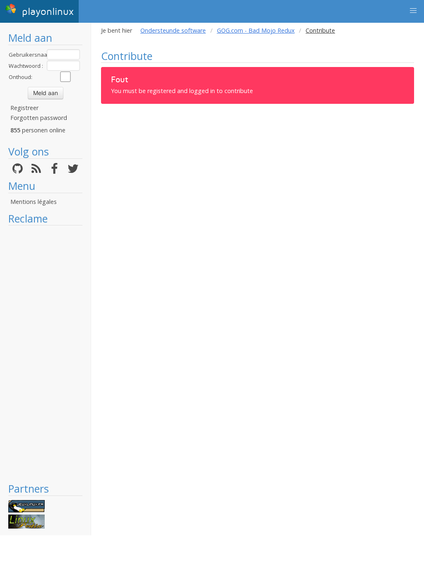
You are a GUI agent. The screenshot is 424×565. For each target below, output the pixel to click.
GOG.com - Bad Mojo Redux (256, 30)
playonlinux (46, 11)
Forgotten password (38, 118)
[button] (413, 11)
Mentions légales (33, 202)
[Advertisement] (45, 354)
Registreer (24, 108)
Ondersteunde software (173, 30)
